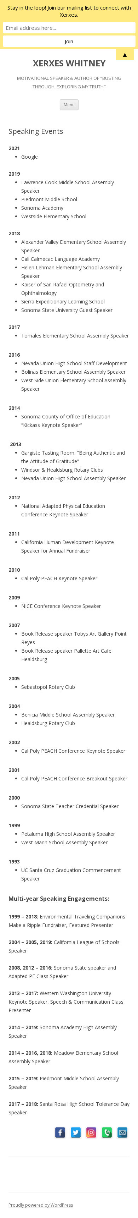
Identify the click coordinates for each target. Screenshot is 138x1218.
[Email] (122, 1132)
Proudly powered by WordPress (40, 1205)
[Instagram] (91, 1132)
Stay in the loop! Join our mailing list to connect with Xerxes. (69, 11)
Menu (69, 104)
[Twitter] (76, 1132)
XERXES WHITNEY (69, 63)
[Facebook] (60, 1132)
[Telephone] (107, 1132)
